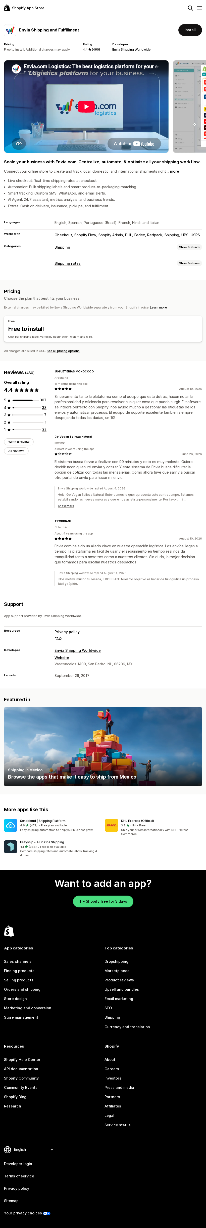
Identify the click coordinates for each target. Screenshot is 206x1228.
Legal (109, 1115)
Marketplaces (117, 971)
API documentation (21, 1069)
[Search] (190, 8)
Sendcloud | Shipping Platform (43, 821)
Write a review (18, 442)
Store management (21, 1017)
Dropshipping (116, 961)
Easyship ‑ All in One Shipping (42, 842)
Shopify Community (21, 1078)
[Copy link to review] (97, 371)
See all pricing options (63, 351)
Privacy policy (67, 632)
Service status (118, 1125)
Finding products (19, 971)
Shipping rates (68, 263)
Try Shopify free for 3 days (103, 901)
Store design (15, 998)
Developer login (18, 1164)
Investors (113, 1078)
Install (190, 30)
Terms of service (19, 1176)
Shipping (62, 247)
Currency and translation (127, 1027)
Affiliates (113, 1106)
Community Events (20, 1087)
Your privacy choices (23, 1213)
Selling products (18, 980)
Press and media (119, 1087)
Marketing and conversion (27, 1008)
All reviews (16, 451)
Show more (66, 506)
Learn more (158, 307)
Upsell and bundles (122, 989)
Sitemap (11, 1201)
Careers (112, 1069)
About (110, 1059)
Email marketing (119, 998)
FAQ (58, 639)
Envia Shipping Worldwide (131, 49)
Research (12, 1106)
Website (62, 658)
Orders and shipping (22, 989)
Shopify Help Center (22, 1059)
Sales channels (17, 961)
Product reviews (119, 980)
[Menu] (199, 8)
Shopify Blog (15, 1097)
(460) (96, 49)
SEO (108, 1008)
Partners (112, 1097)
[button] (52, 825)
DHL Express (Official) (137, 821)
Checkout (63, 235)
